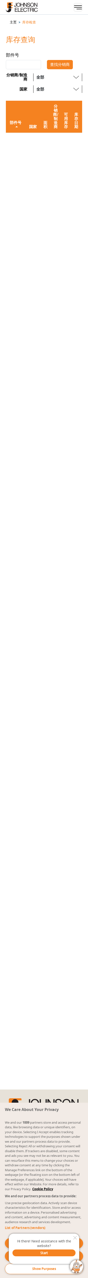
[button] (13, 22)
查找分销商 (60, 64)
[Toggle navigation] (78, 7)
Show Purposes (44, 1269)
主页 (13, 22)
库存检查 (29, 22)
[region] (44, 1190)
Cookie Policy (42, 1189)
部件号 (12, 55)
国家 (23, 89)
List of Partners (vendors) (25, 1228)
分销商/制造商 (16, 77)
